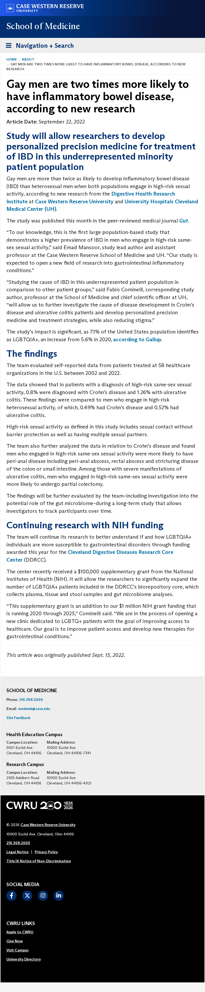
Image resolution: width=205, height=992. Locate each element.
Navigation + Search (38, 45)
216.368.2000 (31, 699)
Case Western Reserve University (74, 201)
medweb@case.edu (34, 708)
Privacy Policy (46, 852)
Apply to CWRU (19, 932)
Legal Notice (17, 852)
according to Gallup (137, 339)
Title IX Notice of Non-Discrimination (38, 861)
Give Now (14, 941)
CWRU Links (20, 923)
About (28, 59)
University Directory (23, 959)
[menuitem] (23, 932)
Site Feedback (18, 717)
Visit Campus (17, 950)
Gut (183, 220)
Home (11, 59)
